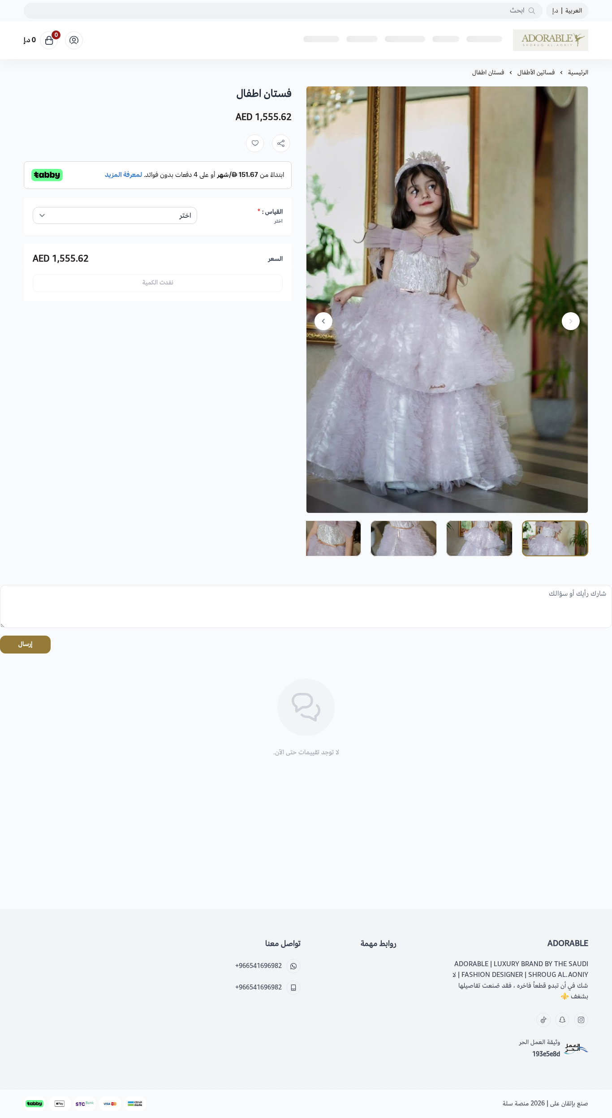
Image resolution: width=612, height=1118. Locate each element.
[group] (447, 299)
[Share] (281, 143)
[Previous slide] (571, 321)
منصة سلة (516, 1103)
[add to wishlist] (255, 143)
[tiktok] (543, 1020)
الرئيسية (578, 72)
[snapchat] (562, 1020)
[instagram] (581, 1020)
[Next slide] (323, 321)
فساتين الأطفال (536, 72)
